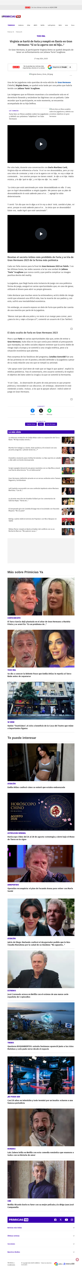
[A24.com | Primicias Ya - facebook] (55, 1220)
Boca (72, 25)
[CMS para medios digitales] (69, 1263)
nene (66, 25)
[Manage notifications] (77, 1259)
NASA (60, 25)
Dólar (28, 25)
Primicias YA (11, 32)
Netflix (42, 25)
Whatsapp (49, 414)
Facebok (32, 414)
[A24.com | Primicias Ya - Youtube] (66, 1220)
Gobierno (21, 25)
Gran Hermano (64, 82)
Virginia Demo (31, 424)
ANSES (35, 25)
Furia (40, 424)
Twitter (41, 414)
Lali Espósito (51, 25)
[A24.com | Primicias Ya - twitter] (60, 1220)
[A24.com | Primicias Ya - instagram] (72, 1220)
